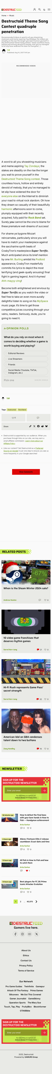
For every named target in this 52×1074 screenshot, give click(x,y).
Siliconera (14, 994)
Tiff (8, 50)
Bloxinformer (40, 1006)
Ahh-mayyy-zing (11, 280)
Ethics (26, 955)
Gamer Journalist (18, 998)
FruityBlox (27, 1006)
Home (4, 15)
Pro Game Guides (14, 986)
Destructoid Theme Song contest (21, 178)
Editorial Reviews (16, 353)
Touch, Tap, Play (12, 1006)
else (15, 196)
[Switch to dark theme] (44, 9)
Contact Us (26, 960)
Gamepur (40, 986)
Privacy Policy (32, 797)
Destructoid (12, 410)
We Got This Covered (31, 994)
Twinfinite (29, 986)
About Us (26, 950)
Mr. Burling (16, 259)
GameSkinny (34, 998)
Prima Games (36, 990)
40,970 (30, 901)
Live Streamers (15, 359)
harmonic (7, 209)
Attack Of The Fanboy (17, 990)
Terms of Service (20, 797)
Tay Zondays (31, 166)
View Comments (26, 471)
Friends (11, 364)
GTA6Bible (25, 1010)
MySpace (42, 301)
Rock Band (34, 217)
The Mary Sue (34, 1002)
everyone (7, 196)
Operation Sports (17, 1002)
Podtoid (40, 259)
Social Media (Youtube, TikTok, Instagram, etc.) (22, 371)
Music (11, 15)
